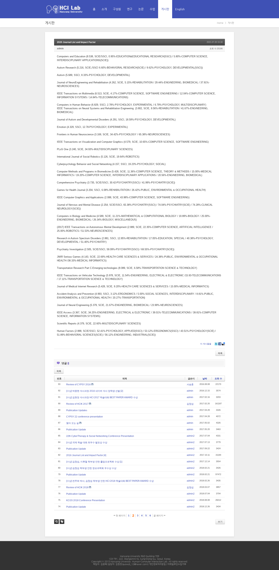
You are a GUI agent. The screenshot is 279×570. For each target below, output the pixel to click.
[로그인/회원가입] (231, 9)
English (180, 9)
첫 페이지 (120, 515)
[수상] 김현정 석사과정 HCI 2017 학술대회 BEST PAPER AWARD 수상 (102, 397)
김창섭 (190, 404)
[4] (105, 455)
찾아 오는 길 (72, 423)
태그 (62, 521)
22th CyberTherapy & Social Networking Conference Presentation (100, 436)
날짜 (205, 378)
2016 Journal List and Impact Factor (84, 455)
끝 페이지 (159, 515)
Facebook (219, 343)
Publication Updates (76, 410)
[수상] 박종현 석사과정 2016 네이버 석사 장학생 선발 (93, 391)
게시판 (165, 9)
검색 (56, 521)
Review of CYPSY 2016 (78, 384)
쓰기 (220, 521)
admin (60, 48)
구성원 (117, 9)
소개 (104, 9)
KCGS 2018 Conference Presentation (85, 500)
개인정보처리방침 (157, 564)
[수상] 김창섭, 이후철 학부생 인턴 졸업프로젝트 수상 (92, 461)
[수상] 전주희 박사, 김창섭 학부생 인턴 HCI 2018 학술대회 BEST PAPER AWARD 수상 (110, 481)
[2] (122, 391)
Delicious (223, 343)
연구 (129, 9)
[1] (121, 461)
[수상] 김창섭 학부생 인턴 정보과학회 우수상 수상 (91, 468)
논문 (141, 9)
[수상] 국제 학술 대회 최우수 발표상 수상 (86, 442)
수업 (152, 9)
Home (220, 22)
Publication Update (76, 429)
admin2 (191, 436)
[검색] (223, 9)
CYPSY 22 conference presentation (84, 416)
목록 (220, 353)
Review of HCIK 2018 (77, 487)
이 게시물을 (205, 344)
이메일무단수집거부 (176, 564)
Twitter (216, 343)
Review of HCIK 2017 (77, 404)
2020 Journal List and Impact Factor (76, 42)
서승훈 (190, 384)
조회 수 (218, 378)
